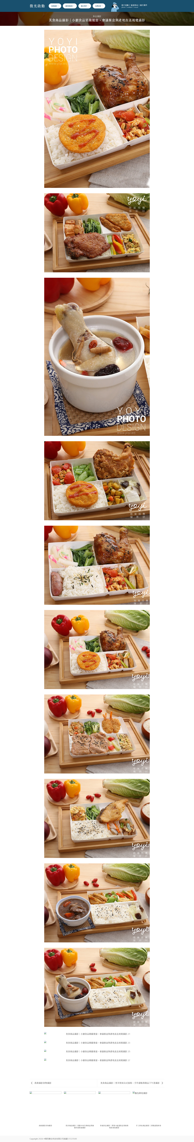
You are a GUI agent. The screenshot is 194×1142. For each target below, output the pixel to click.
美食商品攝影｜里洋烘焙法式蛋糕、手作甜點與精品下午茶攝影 (130, 1082)
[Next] (164, 1113)
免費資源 (98, 6)
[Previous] (30, 1113)
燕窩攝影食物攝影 (42, 1082)
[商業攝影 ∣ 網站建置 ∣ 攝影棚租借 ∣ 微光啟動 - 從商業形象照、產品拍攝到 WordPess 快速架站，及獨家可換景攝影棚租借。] (37, 6)
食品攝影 (97, 16)
